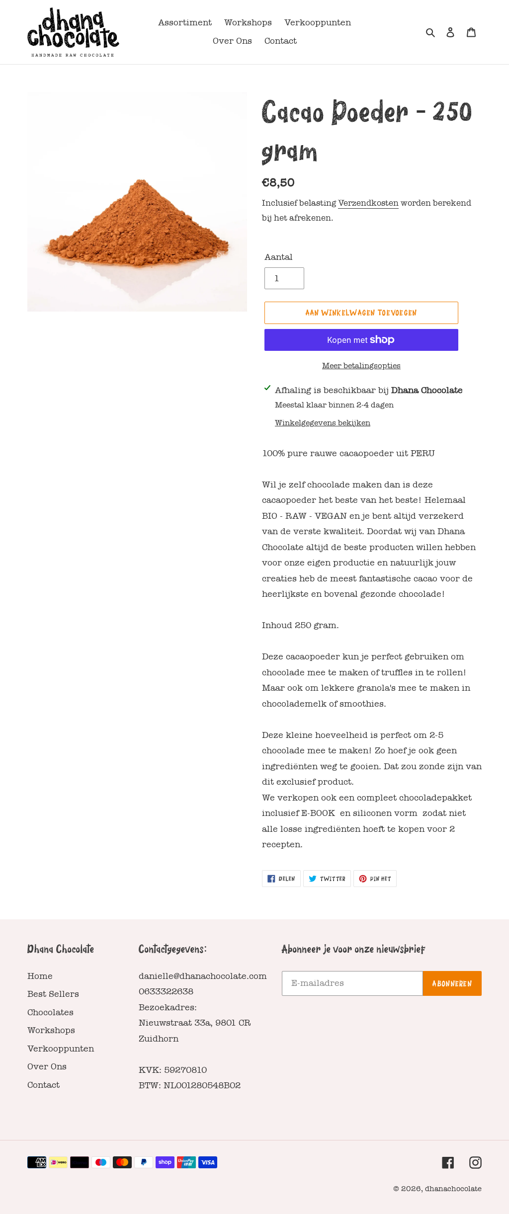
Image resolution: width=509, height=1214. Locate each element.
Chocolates (50, 1012)
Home (40, 976)
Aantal (278, 257)
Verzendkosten (368, 203)
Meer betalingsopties (361, 365)
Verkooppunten (60, 1049)
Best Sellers (53, 994)
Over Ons (47, 1066)
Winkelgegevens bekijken (322, 422)
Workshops (51, 1030)
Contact (43, 1085)
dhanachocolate (453, 1188)
